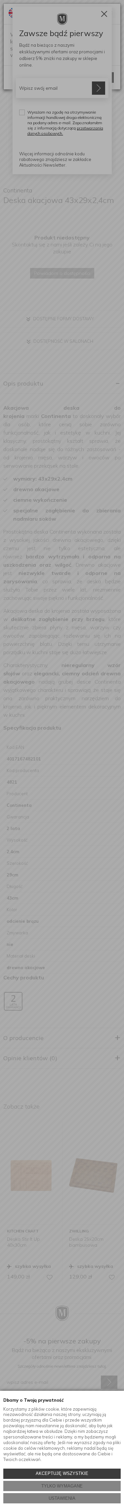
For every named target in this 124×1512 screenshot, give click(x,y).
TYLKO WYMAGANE (62, 1486)
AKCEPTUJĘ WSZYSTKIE (62, 1473)
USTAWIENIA (62, 1498)
